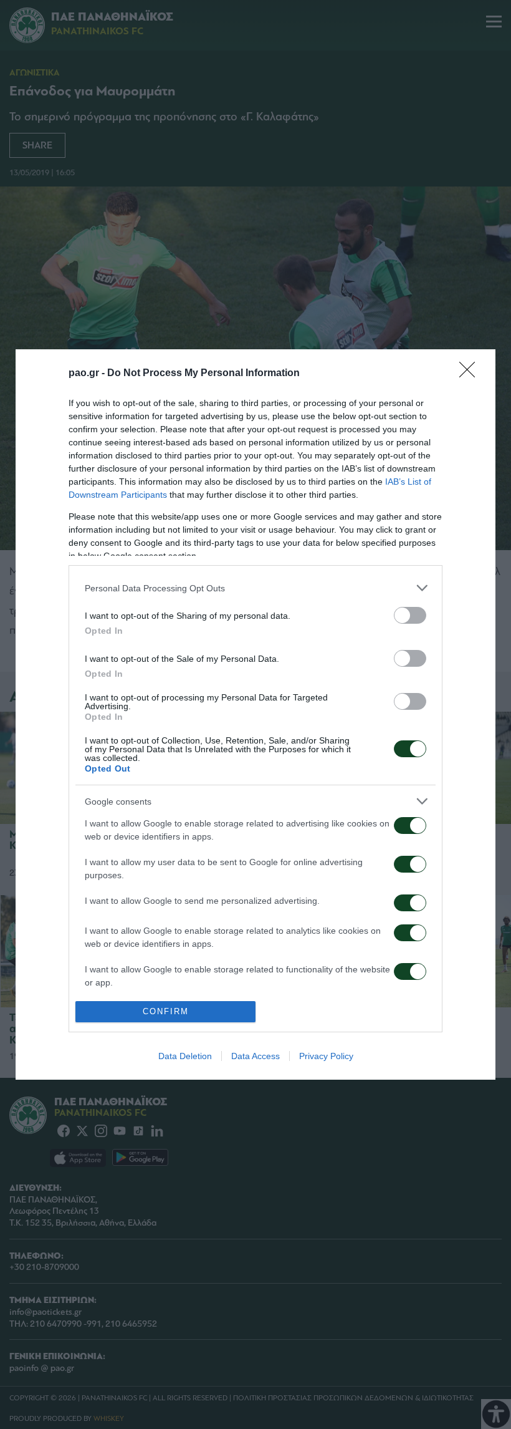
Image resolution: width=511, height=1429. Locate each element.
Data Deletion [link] (185, 1056)
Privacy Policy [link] (326, 1056)
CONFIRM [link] (166, 1011)
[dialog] (255, 714)
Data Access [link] (255, 1056)
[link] (471, 373)
